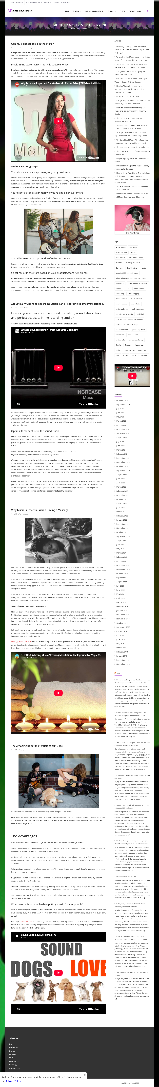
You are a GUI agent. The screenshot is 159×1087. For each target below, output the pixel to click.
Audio (133, 252)
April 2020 (120, 598)
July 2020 (120, 586)
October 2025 (122, 400)
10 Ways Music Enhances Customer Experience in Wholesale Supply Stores (131, 134)
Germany (119, 268)
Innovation (120, 283)
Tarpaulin (128, 345)
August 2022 (121, 503)
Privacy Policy (65, 2)
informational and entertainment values (130, 278)
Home (11, 2)
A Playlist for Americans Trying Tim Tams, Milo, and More (130, 73)
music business (121, 299)
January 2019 (121, 656)
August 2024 (121, 437)
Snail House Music (128, 1083)
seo (136, 335)
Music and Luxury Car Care (127, 96)
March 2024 (121, 450)
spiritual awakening (136, 340)
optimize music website (124, 314)
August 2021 (121, 540)
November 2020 (123, 569)
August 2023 (121, 474)
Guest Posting (132, 268)
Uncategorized (14, 1068)
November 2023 (123, 462)
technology (139, 345)
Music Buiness (14, 1061)
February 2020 (122, 606)
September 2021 (123, 536)
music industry (121, 304)
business (35, 48)
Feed (118, 673)
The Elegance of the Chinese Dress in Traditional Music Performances (131, 127)
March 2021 (121, 553)
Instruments (13, 1048)
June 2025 (120, 413)
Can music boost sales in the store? (32, 43)
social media (120, 340)
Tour (117, 355)
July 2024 (120, 441)
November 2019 (123, 619)
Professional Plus (122, 329)
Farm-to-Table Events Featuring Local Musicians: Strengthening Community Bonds (131, 111)
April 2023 (120, 483)
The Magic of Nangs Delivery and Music (132, 147)
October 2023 (122, 466)
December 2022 (122, 495)
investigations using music (137, 283)
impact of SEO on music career (127, 273)
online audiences (122, 309)
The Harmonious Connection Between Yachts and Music (131, 188)
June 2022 (120, 507)
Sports (118, 345)
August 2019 (121, 631)
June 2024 (120, 446)
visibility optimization (139, 355)
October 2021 (122, 532)
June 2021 (120, 544)
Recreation (120, 335)
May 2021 (120, 549)
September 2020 (123, 577)
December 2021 (122, 524)
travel (125, 355)
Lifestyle (20, 514)
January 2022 (121, 520)
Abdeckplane (120, 247)
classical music (25, 921)
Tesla (118, 350)
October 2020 (122, 573)
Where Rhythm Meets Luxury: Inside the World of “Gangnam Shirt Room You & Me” (132, 58)
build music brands (136, 258)
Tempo (56, 2)
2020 (78, 28)
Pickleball (140, 314)
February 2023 (122, 491)
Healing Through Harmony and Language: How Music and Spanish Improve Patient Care (129, 89)
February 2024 (122, 454)
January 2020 (121, 610)
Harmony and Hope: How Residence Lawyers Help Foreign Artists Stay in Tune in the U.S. (132, 49)
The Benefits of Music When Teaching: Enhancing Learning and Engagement (131, 141)
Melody (46, 2)
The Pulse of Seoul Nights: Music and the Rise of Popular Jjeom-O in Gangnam (131, 66)
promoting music (138, 329)
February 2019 (122, 652)
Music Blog (120, 294)
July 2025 (120, 408)
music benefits (139, 288)
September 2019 (123, 627)
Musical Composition (33, 2)
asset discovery (121, 252)
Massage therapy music (21, 642)
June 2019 (120, 639)
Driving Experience (133, 263)
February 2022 (122, 516)
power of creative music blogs (127, 324)
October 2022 (122, 499)
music (127, 288)
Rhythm (18, 2)
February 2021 (122, 557)
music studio (24, 308)
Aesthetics (133, 247)
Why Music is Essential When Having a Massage (39, 510)
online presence (138, 309)
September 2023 (123, 470)
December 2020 (122, 565)
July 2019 (120, 635)
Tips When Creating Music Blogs (135, 350)
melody (118, 288)
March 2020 (121, 602)
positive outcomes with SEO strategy (129, 319)
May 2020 (120, 594)
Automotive (120, 258)
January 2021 (121, 561)
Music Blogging (133, 294)
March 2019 (121, 648)
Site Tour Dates (132, 233)
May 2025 (120, 417)
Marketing (12, 1054)
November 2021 (123, 528)
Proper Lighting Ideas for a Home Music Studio (132, 160)
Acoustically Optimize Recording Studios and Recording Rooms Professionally (57, 303)
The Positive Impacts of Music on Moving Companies (132, 153)
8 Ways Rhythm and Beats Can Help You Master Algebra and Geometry (132, 102)
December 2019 (122, 614)
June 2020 (120, 590)
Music (15, 48)
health (143, 268)
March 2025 (121, 421)
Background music (25, 48)
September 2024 (123, 433)
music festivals (136, 299)
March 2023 (121, 487)
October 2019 (122, 623)
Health (15, 514)
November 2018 (123, 664)
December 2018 (122, 660)
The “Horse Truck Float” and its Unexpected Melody (128, 119)
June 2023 (120, 478)
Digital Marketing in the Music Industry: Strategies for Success (132, 167)
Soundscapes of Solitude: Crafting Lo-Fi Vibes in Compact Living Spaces (132, 80)
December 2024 (122, 429)
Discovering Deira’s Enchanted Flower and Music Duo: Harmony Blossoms (131, 195)
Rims (129, 335)
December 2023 (122, 458)
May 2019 (120, 643)
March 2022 (121, 512)
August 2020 (121, 582)
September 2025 (123, 404)
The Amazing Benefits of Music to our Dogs (37, 746)
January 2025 (121, 425)
